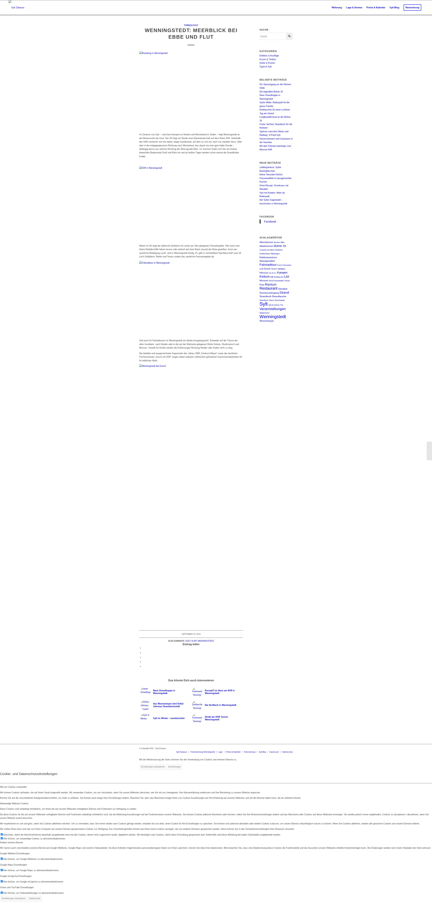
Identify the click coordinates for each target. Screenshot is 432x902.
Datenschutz (34, 898)
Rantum (270, 284)
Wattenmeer (264, 313)
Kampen (282, 272)
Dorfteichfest (265, 254)
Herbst (274, 269)
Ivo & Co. (272, 273)
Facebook (267, 216)
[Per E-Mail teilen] (143, 666)
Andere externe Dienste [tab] (11, 842)
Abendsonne (266, 242)
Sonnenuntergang (269, 292)
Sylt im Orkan (273, 305)
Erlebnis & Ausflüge (269, 55)
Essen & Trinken (268, 59)
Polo (262, 284)
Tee (281, 305)
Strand (284, 292)
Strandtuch (264, 300)
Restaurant (268, 288)
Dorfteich (278, 250)
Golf (188, 641)
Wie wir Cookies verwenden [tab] (13, 787)
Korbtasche (278, 277)
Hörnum (264, 272)
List (286, 276)
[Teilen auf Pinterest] (143, 662)
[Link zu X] (290, 748)
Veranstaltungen (273, 309)
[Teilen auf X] (143, 652)
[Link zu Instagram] (280, 748)
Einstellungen (174, 767)
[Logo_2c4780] (16, 7)
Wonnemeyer (267, 320)
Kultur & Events (267, 63)
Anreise (277, 242)
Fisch (279, 265)
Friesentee (286, 265)
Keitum (265, 276)
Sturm (271, 300)
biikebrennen (266, 246)
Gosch (267, 268)
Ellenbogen (275, 254)
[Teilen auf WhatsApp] (143, 657)
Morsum (264, 280)
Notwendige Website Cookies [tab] (14, 803)
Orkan (287, 281)
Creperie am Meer (267, 250)
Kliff (194, 641)
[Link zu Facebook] (285, 748)
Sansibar (283, 288)
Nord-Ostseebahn (276, 281)
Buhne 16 (280, 246)
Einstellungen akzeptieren (153, 767)
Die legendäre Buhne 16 (271, 91)
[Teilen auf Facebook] (143, 648)
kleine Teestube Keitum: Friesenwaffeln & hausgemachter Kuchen (276, 178)
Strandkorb (265, 296)
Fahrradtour (268, 264)
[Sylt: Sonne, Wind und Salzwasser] (429, 451)
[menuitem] (337, 7)
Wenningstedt (206, 641)
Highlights (281, 269)
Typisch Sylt (191, 25)
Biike (283, 242)
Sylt (264, 304)
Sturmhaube (280, 300)
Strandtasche (279, 296)
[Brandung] (191, 90)
